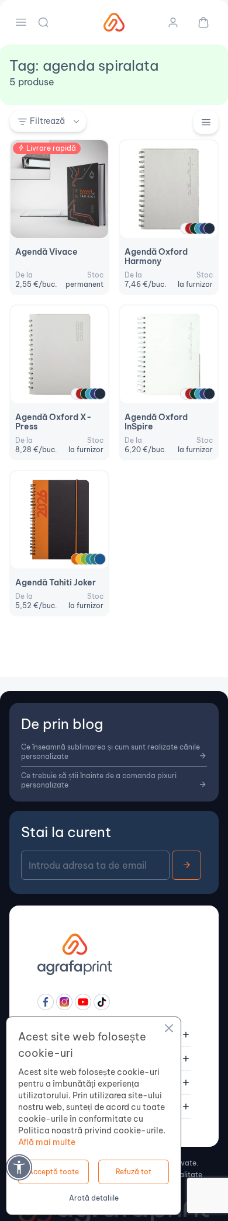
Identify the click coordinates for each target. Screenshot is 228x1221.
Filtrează (47, 121)
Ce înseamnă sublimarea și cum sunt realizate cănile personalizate (110, 752)
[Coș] (199, 22)
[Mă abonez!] (186, 865)
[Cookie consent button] (169, 1030)
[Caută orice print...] (44, 22)
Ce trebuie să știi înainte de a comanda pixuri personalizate (99, 780)
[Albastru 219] (100, 559)
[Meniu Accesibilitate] (19, 1167)
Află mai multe (46, 1142)
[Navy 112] (209, 228)
